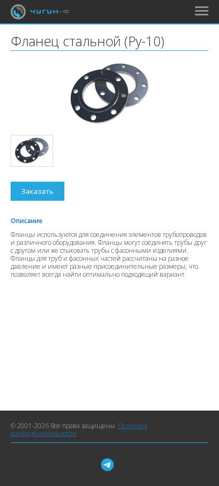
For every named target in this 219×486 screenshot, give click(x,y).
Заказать (37, 191)
